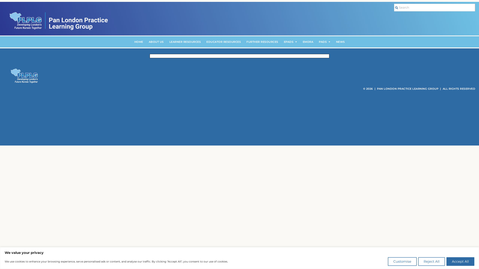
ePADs (289, 42)
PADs (323, 42)
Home (138, 42)
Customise (402, 261)
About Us (156, 42)
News (340, 42)
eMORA (308, 42)
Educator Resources (223, 42)
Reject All (432, 261)
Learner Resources (185, 42)
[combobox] (434, 7)
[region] (239, 258)
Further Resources (262, 42)
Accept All (460, 261)
